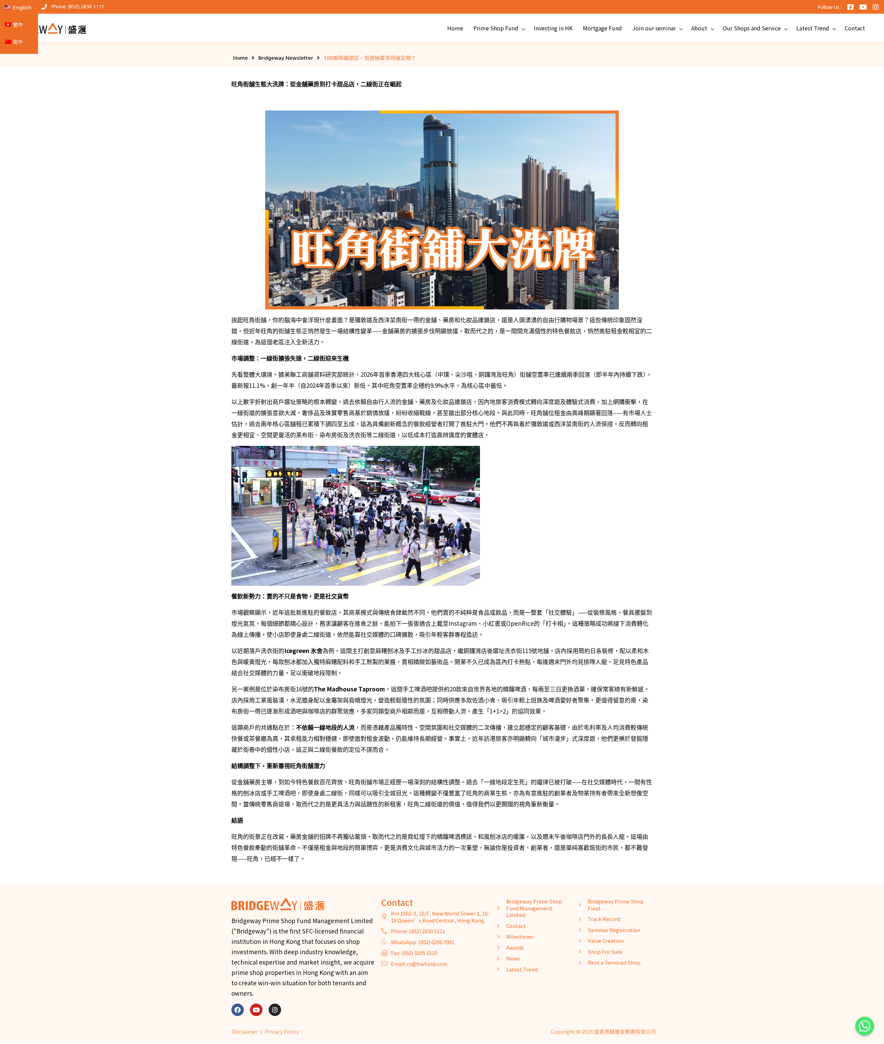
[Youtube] (256, 1010)
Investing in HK (553, 28)
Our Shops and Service (752, 28)
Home (455, 28)
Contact (855, 28)
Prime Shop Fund (495, 28)
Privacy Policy (282, 1031)
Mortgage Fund (602, 28)
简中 (18, 41)
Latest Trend (812, 28)
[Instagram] (275, 1010)
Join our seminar (654, 28)
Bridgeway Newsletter (285, 57)
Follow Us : (830, 7)
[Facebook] (237, 1010)
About (699, 28)
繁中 (18, 24)
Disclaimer (244, 1031)
